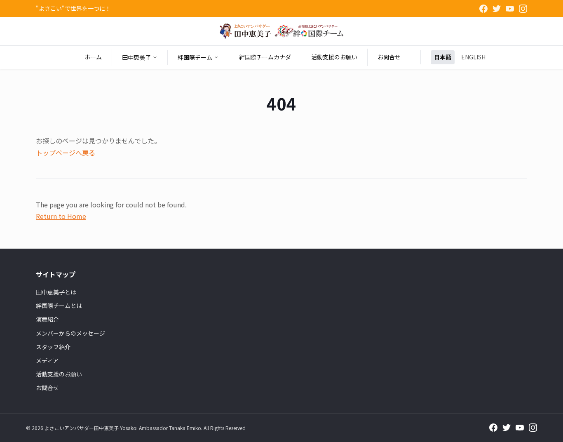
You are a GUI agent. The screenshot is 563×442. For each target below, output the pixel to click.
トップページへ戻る (65, 153)
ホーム (93, 57)
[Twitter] (497, 9)
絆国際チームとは (59, 305)
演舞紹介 (47, 319)
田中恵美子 (136, 57)
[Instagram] (523, 9)
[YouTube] (510, 9)
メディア (47, 360)
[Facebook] (483, 9)
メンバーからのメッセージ (70, 333)
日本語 (442, 57)
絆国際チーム (195, 57)
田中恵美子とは (56, 292)
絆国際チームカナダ (265, 57)
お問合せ (389, 57)
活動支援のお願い (334, 57)
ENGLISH (473, 57)
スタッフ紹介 (53, 347)
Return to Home (61, 216)
